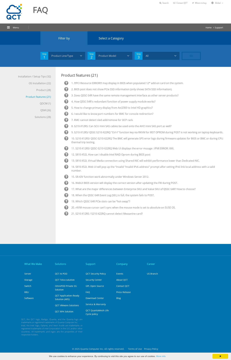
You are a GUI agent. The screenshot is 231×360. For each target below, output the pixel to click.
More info (161, 356)
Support (219, 27)
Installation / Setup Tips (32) (34, 76)
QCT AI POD (61, 273)
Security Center (94, 279)
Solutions (60, 264)
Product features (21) (38, 97)
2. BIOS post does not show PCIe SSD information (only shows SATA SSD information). (121, 89)
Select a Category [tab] (111, 38)
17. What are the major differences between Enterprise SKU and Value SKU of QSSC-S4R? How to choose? (133, 189)
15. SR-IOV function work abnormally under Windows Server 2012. (110, 177)
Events (119, 273)
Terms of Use (135, 348)
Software (29, 298)
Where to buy (200, 3)
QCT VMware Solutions (67, 305)
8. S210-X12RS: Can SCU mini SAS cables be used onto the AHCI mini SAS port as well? (121, 126)
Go (191, 55)
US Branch (152, 273)
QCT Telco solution (65, 279)
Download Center (95, 298)
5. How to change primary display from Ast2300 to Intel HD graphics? (112, 107)
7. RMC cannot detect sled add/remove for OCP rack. (102, 120)
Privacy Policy (151, 348)
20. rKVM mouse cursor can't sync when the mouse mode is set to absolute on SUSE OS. (123, 207)
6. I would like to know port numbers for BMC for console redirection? (112, 114)
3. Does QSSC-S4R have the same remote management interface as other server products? (125, 95)
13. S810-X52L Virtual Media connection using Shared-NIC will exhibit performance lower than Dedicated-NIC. (135, 160)
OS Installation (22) (40, 83)
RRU (26, 292)
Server (27, 273)
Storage (28, 279)
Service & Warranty (96, 304)
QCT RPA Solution (64, 311)
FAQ (88, 292)
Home (209, 27)
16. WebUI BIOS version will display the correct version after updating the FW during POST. (124, 183)
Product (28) (43, 90)
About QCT (122, 279)
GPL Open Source (95, 285)
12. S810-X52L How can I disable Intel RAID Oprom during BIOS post (110, 154)
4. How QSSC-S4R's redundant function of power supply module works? (113, 101)
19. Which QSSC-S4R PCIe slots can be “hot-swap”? (100, 201)
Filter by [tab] (64, 38)
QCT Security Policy (96, 273)
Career (151, 264)
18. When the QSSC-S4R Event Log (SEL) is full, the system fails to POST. (112, 195)
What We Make (33, 264)
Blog (118, 298)
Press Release (123, 292)
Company (122, 264)
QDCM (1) (45, 103)
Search (165, 3)
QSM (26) (45, 110)
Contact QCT (181, 3)
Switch (27, 285)
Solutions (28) (43, 117)
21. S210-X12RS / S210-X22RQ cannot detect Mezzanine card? (107, 213)
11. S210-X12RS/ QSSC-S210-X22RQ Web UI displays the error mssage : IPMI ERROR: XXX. (122, 148)
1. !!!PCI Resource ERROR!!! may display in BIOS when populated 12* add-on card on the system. (127, 83)
